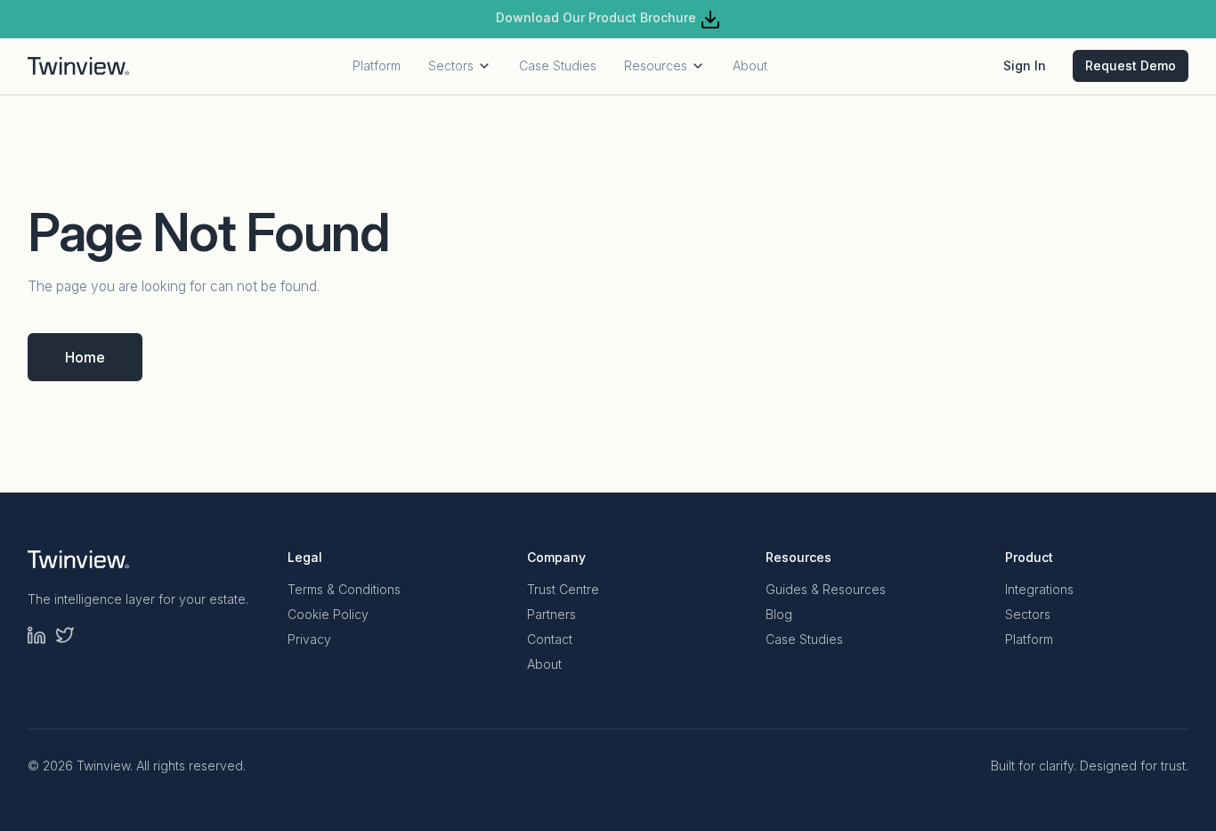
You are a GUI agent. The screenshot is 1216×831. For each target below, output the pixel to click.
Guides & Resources (826, 589)
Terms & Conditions (344, 589)
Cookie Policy (328, 614)
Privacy (309, 639)
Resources (655, 65)
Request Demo (1130, 65)
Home (85, 357)
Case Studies (557, 65)
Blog (779, 614)
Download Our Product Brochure (598, 17)
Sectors (451, 65)
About (750, 65)
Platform (377, 65)
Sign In (1024, 65)
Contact (549, 639)
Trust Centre (563, 589)
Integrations (1039, 589)
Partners (551, 614)
